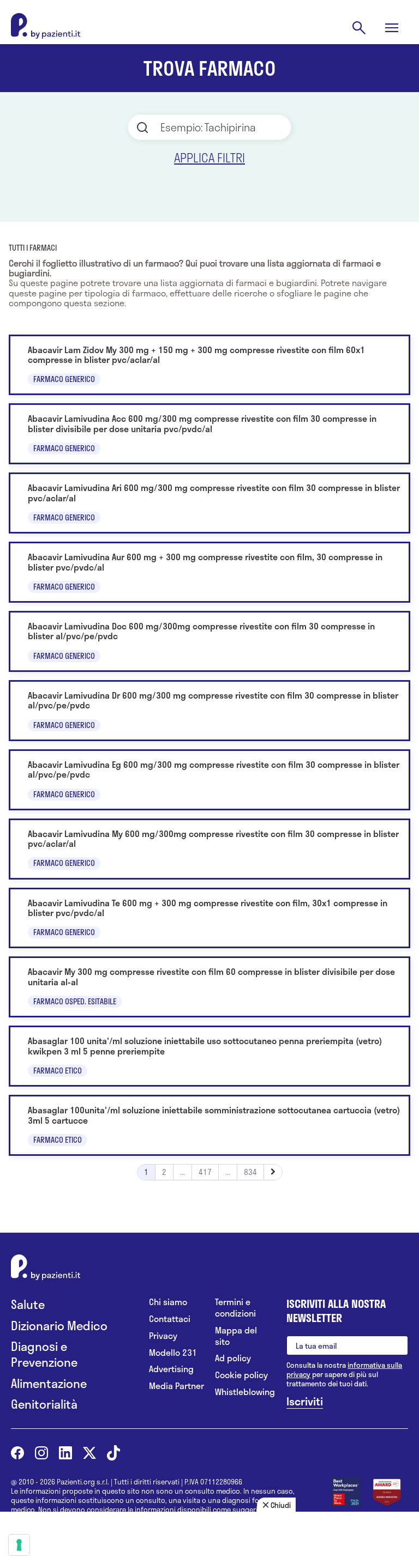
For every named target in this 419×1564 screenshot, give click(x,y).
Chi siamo (168, 1302)
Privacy (163, 1336)
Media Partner (176, 1386)
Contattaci (169, 1319)
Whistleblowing (242, 1392)
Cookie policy (241, 1375)
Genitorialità (44, 1404)
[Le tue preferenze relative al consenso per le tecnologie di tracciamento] (19, 1545)
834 (250, 1172)
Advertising (171, 1369)
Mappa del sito (236, 1336)
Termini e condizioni (235, 1307)
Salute (28, 1304)
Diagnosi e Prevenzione (44, 1353)
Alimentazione (49, 1383)
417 (205, 1172)
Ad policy (233, 1358)
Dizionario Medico (59, 1325)
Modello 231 (173, 1353)
